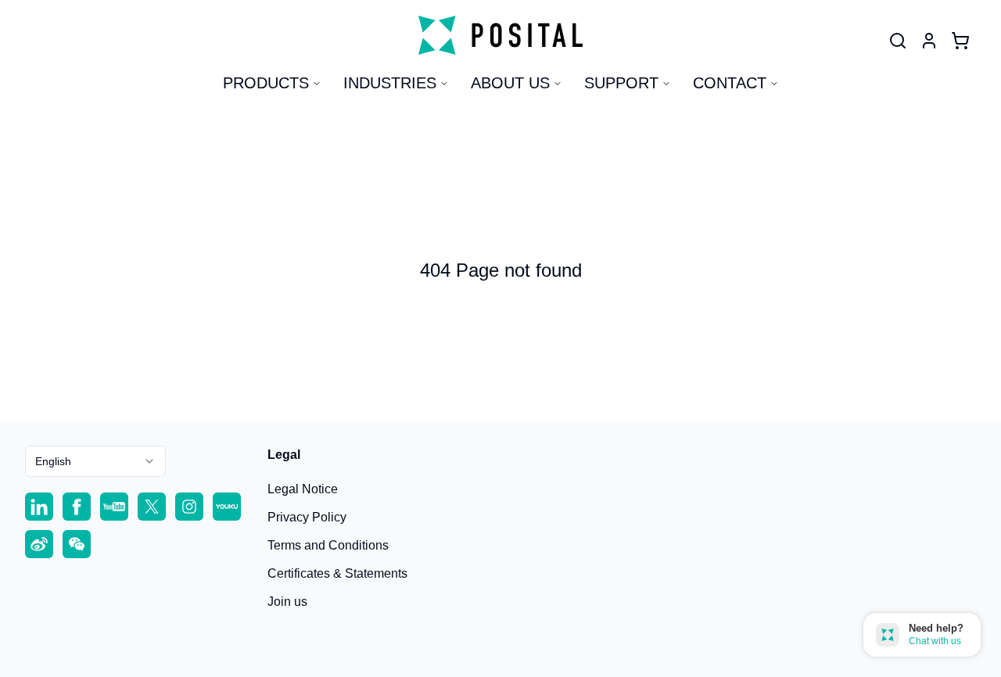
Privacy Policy (306, 517)
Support (621, 82)
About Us (510, 82)
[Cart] (960, 40)
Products (266, 82)
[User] (897, 40)
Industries (389, 82)
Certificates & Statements (337, 573)
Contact (729, 82)
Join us (287, 601)
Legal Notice (302, 489)
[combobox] (95, 461)
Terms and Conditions (328, 545)
